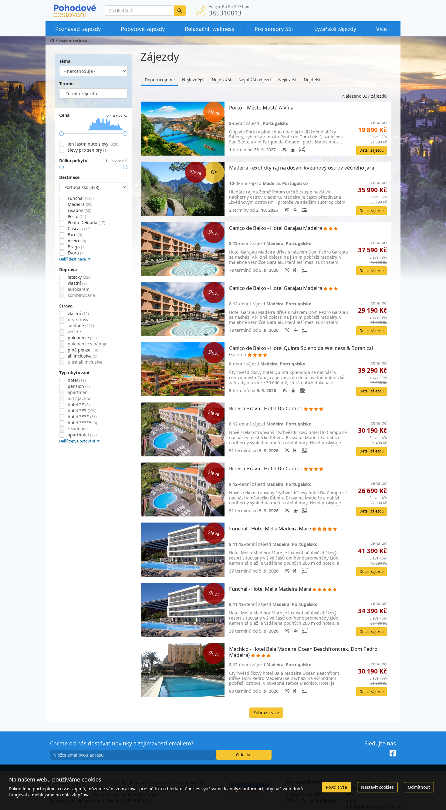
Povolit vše (336, 787)
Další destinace (73, 259)
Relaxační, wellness (210, 28)
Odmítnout (419, 787)
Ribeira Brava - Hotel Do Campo (266, 408)
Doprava (68, 269)
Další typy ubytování (77, 441)
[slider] (61, 133)
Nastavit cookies (377, 787)
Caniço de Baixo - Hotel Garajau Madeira (276, 228)
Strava (66, 306)
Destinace (69, 177)
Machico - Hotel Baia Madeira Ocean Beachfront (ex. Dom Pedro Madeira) (303, 652)
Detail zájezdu (371, 150)
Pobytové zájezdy (143, 28)
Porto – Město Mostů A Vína (262, 108)
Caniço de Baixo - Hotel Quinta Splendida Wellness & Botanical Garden (301, 351)
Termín (66, 83)
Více (381, 28)
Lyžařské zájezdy (335, 28)
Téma (64, 61)
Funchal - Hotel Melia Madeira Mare (270, 529)
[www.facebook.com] (393, 753)
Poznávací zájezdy (78, 28)
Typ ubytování (74, 372)
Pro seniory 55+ (274, 28)
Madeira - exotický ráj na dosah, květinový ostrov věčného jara (302, 168)
